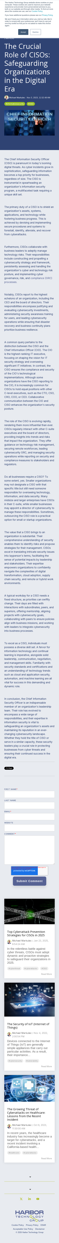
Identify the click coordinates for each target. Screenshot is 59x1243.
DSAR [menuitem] (43, 1225)
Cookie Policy (37, 11)
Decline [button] (36, 32)
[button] (21, 1200)
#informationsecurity (15, 104)
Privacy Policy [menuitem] (32, 1225)
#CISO (31, 104)
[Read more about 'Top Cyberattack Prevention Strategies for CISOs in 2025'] (29, 911)
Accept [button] (23, 32)
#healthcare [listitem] (14, 1153)
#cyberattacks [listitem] (30, 968)
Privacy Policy (47, 15)
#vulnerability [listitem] (32, 1061)
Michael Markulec (17, 97)
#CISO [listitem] (44, 968)
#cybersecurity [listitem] (15, 1061)
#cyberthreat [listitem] (14, 968)
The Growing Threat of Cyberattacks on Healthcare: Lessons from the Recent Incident (26, 1114)
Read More (46, 974)
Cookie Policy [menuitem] (18, 1225)
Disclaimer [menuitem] (40, 1229)
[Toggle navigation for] (29, 1178)
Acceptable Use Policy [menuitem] (23, 1229)
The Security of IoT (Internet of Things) (28, 1025)
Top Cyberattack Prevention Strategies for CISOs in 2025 (26, 933)
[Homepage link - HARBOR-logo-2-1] (29, 1220)
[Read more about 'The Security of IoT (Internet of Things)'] (29, 1000)
